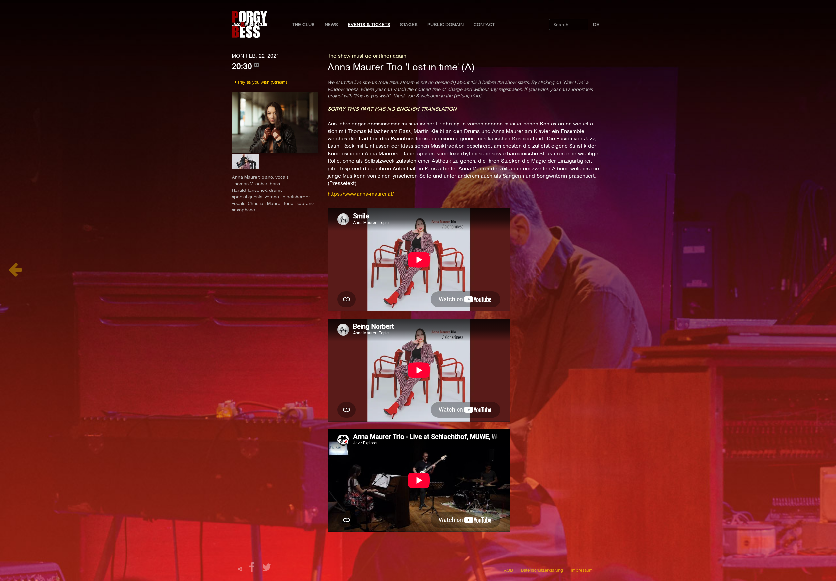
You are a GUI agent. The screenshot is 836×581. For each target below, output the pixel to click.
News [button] (331, 24)
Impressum (582, 570)
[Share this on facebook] (252, 569)
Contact (484, 24)
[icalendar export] (256, 64)
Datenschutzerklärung (542, 570)
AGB (508, 570)
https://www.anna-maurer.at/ (361, 194)
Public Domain (445, 24)
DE (596, 24)
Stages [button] (409, 24)
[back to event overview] (15, 273)
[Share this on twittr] (267, 569)
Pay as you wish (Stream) (262, 82)
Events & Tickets (369, 24)
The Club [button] (303, 24)
